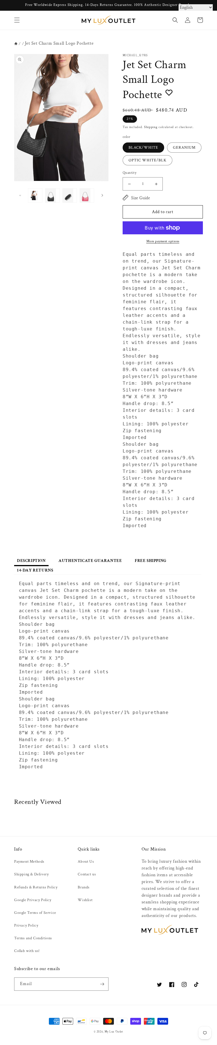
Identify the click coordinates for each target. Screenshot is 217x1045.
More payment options (162, 241)
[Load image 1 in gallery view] (35, 195)
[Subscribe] (102, 984)
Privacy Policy (26, 925)
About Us (86, 861)
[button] (17, 20)
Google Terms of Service (35, 912)
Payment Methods (29, 861)
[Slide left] (20, 195)
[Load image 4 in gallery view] (87, 195)
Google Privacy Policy (32, 900)
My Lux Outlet (114, 1031)
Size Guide (140, 198)
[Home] (16, 44)
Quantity (129, 172)
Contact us (87, 874)
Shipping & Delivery (31, 874)
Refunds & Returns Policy (35, 887)
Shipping (151, 127)
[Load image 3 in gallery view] (69, 195)
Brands (84, 887)
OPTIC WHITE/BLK (147, 160)
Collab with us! (27, 950)
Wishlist (85, 900)
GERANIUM (184, 147)
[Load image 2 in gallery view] (52, 195)
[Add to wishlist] (169, 92)
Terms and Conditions (33, 938)
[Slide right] (102, 195)
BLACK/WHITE (143, 147)
